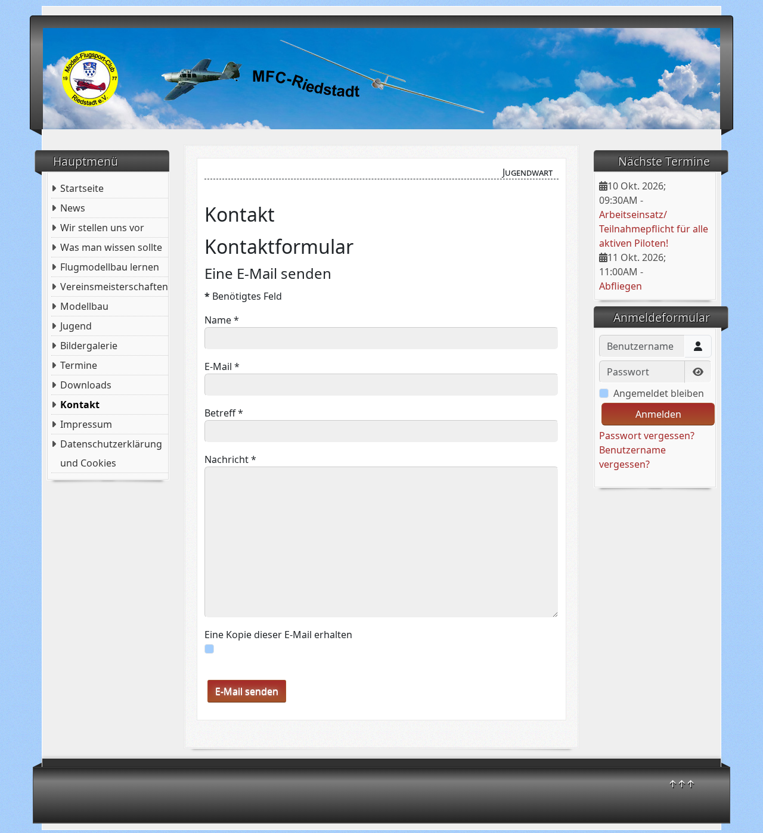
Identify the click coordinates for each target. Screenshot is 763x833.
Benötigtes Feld (243, 296)
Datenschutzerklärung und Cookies (111, 453)
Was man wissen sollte (111, 247)
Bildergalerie (88, 345)
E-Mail (222, 366)
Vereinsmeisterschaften (114, 286)
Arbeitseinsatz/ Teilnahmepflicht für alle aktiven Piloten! (653, 229)
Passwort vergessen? (646, 435)
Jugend (76, 325)
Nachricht (230, 459)
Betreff (223, 412)
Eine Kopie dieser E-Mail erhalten (278, 634)
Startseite (82, 188)
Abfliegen (620, 286)
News (72, 208)
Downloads (85, 384)
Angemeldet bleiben (658, 393)
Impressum (86, 424)
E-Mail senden (246, 691)
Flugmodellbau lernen (109, 266)
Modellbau (84, 306)
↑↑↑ (681, 783)
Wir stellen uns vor (102, 227)
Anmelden (658, 414)
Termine (78, 365)
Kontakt (80, 404)
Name (221, 320)
